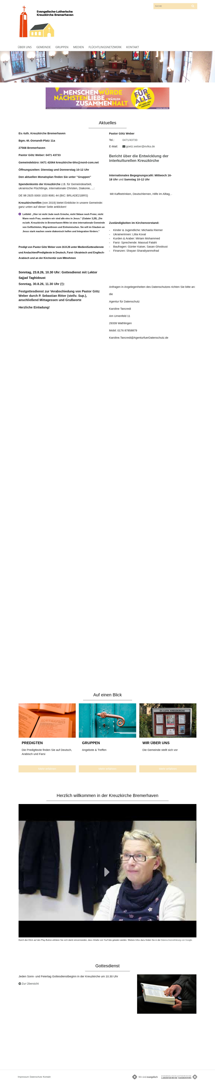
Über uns (25, 47)
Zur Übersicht (30, 983)
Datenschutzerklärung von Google (176, 940)
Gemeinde (43, 47)
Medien (78, 47)
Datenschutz (36, 1077)
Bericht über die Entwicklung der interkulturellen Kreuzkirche (138, 158)
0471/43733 (129, 140)
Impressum (23, 1077)
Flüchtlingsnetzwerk (105, 47)
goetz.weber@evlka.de (140, 146)
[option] (107, 66)
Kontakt (132, 47)
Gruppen (61, 47)
